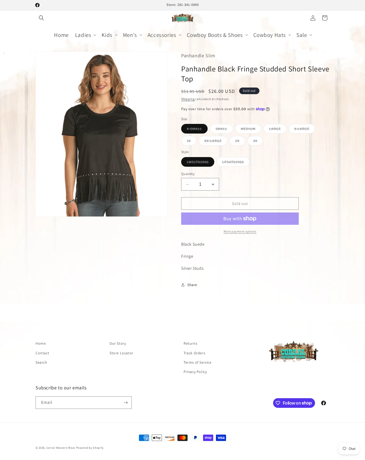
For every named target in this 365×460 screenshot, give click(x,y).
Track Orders (194, 353)
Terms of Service (198, 362)
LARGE (277, 130)
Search (41, 362)
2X (240, 142)
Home (41, 343)
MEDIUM (251, 130)
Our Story (118, 343)
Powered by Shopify (90, 448)
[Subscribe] (125, 402)
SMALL (224, 130)
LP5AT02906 (236, 163)
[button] (41, 18)
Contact (42, 353)
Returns (190, 343)
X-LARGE (304, 130)
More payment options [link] (240, 231)
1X (191, 142)
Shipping (188, 99)
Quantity (188, 174)
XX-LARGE (215, 142)
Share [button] (192, 284)
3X (258, 142)
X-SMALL (197, 130)
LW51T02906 (200, 163)
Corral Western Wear (60, 448)
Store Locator (121, 353)
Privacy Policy (195, 371)
